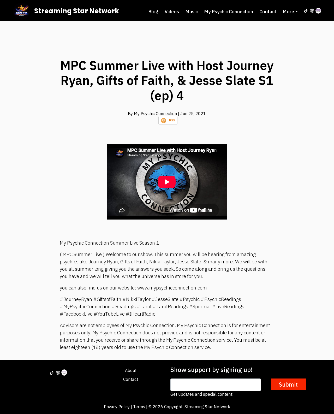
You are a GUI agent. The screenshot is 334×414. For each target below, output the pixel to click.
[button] (290, 12)
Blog (153, 12)
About (130, 370)
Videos (172, 12)
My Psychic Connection (228, 12)
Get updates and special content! (201, 394)
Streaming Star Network (76, 11)
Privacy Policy (117, 406)
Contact (267, 12)
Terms (139, 406)
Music (191, 12)
